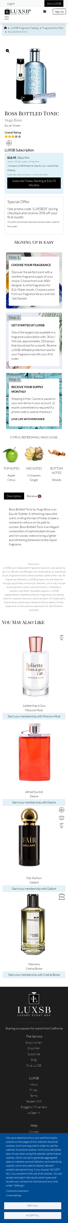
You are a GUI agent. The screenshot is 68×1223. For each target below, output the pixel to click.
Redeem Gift (34, 1101)
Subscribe (34, 1054)
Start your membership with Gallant (34, 888)
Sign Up (59, 11)
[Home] (18, 11)
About (34, 1084)
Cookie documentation (17, 1190)
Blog (33, 1059)
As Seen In (33, 1113)
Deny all (32, 1205)
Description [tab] (14, 496)
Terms (33, 1096)
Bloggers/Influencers (34, 1107)
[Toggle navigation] (6, 18)
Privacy (33, 1090)
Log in (11, 3)
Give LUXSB (33, 1065)
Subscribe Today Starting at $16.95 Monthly (34, 183)
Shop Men (33, 1048)
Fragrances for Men (52, 27)
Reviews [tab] (33, 496)
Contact (34, 1131)
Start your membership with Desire (34, 802)
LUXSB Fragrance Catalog (24, 27)
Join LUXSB (54, 3)
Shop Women (33, 1042)
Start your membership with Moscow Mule (34, 716)
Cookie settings (13, 1195)
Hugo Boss (13, 120)
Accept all (32, 1215)
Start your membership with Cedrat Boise (34, 974)
